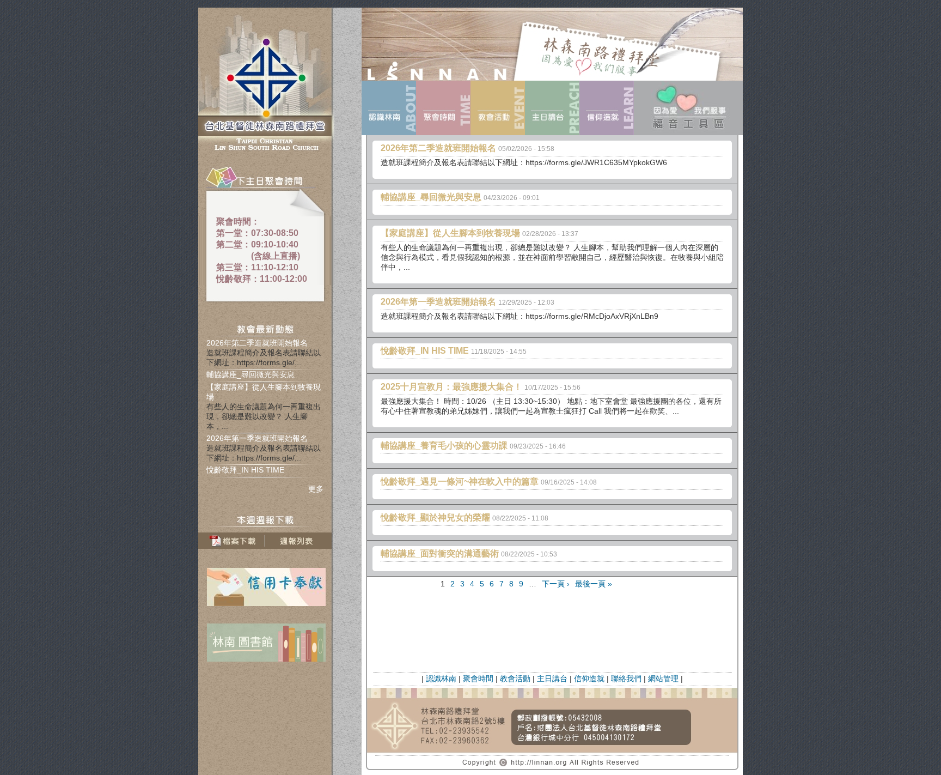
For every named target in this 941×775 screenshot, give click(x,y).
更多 (315, 489)
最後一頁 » (593, 583)
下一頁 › (556, 583)
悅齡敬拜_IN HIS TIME (245, 469)
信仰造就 (589, 678)
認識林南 (441, 678)
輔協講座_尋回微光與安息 (250, 374)
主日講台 (552, 678)
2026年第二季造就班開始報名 (257, 342)
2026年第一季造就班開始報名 (257, 438)
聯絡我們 (626, 678)
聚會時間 (478, 678)
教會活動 (515, 678)
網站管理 (663, 678)
